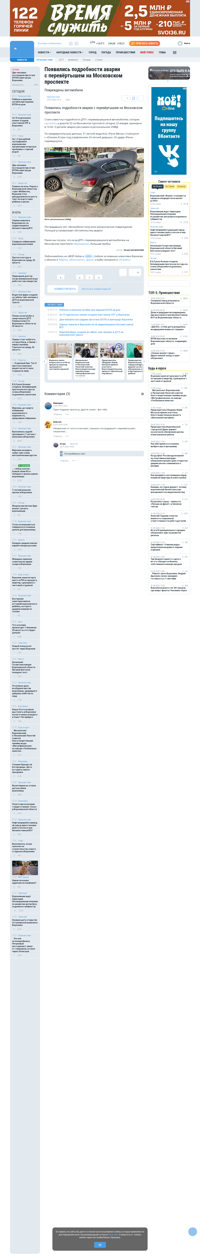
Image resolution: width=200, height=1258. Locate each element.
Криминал (73, 60)
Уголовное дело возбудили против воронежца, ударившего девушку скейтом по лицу (24, 691)
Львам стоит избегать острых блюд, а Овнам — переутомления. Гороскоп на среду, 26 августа (24, 344)
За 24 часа (157, 186)
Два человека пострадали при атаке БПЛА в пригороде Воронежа (23, 169)
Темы (162, 52)
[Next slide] (143, 361)
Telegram (63, 259)
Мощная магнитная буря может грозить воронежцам (24, 508)
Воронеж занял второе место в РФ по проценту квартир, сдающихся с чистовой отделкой (24, 581)
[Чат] (192, 1231)
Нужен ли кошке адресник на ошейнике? (24, 881)
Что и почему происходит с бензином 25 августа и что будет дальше (24, 629)
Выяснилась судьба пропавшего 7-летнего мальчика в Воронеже (24, 434)
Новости (44, 52)
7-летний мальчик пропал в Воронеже (22, 491)
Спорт (20, 840)
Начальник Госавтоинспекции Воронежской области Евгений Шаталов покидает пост (23, 667)
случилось (51, 123)
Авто (20, 622)
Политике (113, 1234)
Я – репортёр (24, 466)
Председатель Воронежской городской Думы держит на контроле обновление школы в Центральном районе (138, 367)
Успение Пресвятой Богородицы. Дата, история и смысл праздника (22, 768)
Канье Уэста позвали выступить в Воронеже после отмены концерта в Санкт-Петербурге (24, 713)
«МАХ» (88, 256)
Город (92, 52)
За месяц (181, 186)
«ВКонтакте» (76, 259)
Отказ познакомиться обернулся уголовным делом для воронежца (23, 527)
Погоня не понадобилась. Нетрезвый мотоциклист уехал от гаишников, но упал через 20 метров (23, 945)
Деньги (21, 540)
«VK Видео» (124, 259)
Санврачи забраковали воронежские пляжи (23, 242)
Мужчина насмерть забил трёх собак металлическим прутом (24, 452)
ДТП (61, 60)
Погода (106, 52)
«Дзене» (90, 259)
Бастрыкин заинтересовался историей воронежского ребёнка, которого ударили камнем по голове (24, 605)
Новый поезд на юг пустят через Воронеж (23, 647)
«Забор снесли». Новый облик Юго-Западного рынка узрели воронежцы (25, 473)
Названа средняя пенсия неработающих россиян (24, 544)
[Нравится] (51, 274)
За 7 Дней (169, 186)
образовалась (81, 243)
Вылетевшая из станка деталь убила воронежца (24, 788)
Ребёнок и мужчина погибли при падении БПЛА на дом (22, 102)
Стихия (98, 60)
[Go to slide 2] (170, 81)
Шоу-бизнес (23, 706)
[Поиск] (185, 52)
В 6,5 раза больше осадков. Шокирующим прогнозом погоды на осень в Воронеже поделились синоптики (24, 389)
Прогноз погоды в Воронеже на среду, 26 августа (23, 260)
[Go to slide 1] (167, 81)
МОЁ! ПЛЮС (147, 52)
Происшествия (125, 52)
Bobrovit (57, 422)
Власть (21, 659)
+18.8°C (100, 43)
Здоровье (22, 273)
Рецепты (22, 360)
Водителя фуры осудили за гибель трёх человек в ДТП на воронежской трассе (25, 299)
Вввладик (58, 403)
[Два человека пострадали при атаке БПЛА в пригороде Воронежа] (25, 76)
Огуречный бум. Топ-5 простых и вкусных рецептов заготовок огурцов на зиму (24, 367)
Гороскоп (22, 336)
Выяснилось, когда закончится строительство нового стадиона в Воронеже (24, 848)
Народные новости (69, 52)
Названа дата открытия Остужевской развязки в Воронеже (24, 922)
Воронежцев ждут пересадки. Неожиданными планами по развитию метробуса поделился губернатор (25, 901)
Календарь (23, 761)
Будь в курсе (23, 574)
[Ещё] (175, 53)
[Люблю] (70, 274)
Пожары (87, 60)
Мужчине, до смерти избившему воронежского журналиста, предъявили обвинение (24, 413)
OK (100, 1245)
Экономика (23, 801)
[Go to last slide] (44, 361)
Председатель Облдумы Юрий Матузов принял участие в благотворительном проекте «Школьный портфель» (112, 367)
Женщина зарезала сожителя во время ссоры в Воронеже (22, 561)
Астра (63, 443)
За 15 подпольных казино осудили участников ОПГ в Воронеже (21, 122)
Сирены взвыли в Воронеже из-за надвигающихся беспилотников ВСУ (22, 224)
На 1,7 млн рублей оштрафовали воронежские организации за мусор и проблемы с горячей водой (24, 145)
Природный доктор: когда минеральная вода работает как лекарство (25, 278)
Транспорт (22, 643)
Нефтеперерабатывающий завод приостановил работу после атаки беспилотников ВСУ (24, 827)
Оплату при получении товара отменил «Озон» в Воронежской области (24, 806)
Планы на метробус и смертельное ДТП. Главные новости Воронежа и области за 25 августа (24, 321)
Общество (22, 183)
